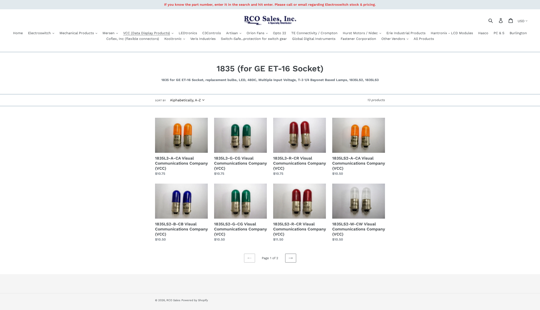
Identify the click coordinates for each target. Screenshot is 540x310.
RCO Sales (173, 300)
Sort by (160, 100)
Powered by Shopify (194, 300)
